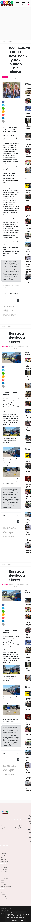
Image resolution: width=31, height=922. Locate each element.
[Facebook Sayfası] (1, 820)
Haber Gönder (18, 830)
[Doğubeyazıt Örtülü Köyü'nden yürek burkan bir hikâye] (11, 90)
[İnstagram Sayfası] (7, 820)
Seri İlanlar (3, 882)
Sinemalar (3, 880)
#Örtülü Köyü (15, 285)
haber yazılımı (3, 915)
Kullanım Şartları (18, 826)
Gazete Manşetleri (6, 886)
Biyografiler (4, 897)
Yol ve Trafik (4, 869)
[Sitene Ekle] (21, 820)
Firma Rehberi (4, 859)
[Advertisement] (15, 23)
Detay (15, 920)
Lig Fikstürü (4, 876)
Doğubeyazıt (7, 178)
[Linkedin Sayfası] (13, 820)
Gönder (18, 300)
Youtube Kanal (5, 849)
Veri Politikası (4, 830)
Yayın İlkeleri (4, 828)
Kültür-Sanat (4, 861)
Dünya (2, 857)
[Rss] (15, 820)
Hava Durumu (4, 867)
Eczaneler (3, 874)
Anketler (3, 894)
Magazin (3, 855)
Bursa (9, 326)
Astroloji (3, 901)
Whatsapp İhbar (18, 828)
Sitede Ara (3, 892)
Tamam (22, 920)
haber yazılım (3, 918)
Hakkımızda (4, 826)
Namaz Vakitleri (5, 872)
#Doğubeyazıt (7, 285)
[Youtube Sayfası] (10, 820)
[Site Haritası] (18, 820)
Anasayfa (4, 41)
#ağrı (4, 287)
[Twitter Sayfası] (4, 820)
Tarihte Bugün (4, 878)
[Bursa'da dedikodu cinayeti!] (11, 357)
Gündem (10, 41)
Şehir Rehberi (4, 884)
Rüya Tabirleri (4, 899)
